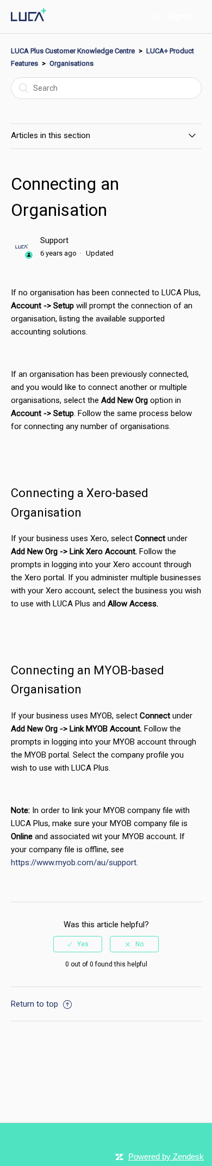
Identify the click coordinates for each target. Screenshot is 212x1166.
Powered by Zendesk (166, 1156)
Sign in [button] (179, 16)
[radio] (77, 944)
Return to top (35, 1004)
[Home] (29, 18)
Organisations (71, 63)
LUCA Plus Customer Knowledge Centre (73, 51)
